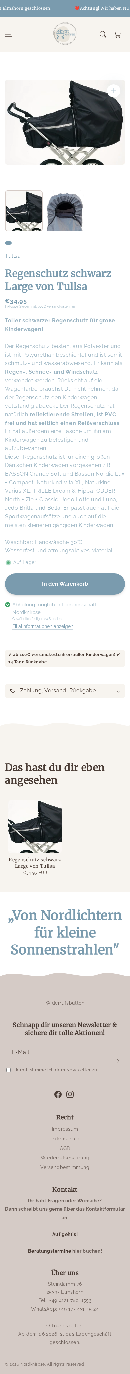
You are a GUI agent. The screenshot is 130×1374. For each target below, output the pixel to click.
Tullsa (13, 256)
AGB (65, 1148)
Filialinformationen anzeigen (42, 626)
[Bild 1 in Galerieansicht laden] (24, 210)
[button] (8, 34)
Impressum (65, 1129)
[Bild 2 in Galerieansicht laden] (65, 210)
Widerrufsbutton (65, 1003)
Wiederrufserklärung (65, 1157)
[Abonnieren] (117, 1060)
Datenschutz (65, 1138)
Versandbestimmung (64, 1167)
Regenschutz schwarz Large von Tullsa (35, 863)
